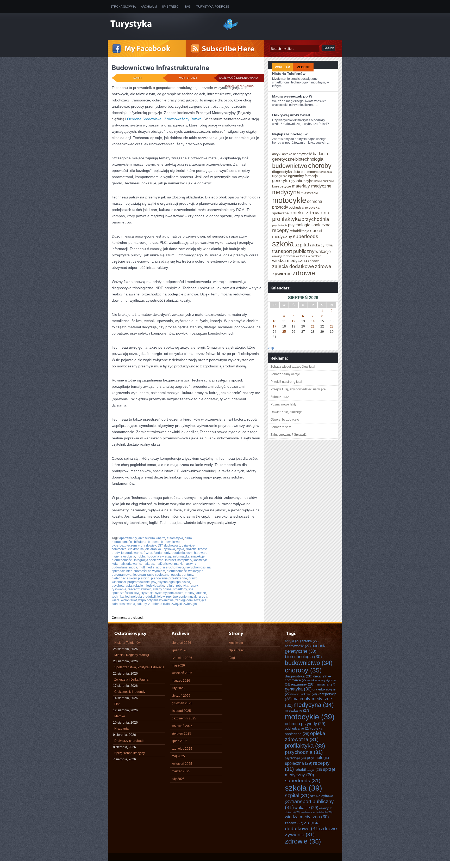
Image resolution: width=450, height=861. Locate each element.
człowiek (150, 545)
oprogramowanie (124, 575)
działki (186, 545)
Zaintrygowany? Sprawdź (289, 434)
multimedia (146, 567)
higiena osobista (123, 556)
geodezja (178, 553)
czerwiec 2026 (182, 658)
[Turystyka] (162, 24)
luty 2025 (178, 779)
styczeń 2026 (181, 696)
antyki (276, 154)
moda (133, 567)
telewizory (164, 596)
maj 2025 (178, 756)
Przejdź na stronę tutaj (286, 382)
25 (284, 332)
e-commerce (310, 172)
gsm (189, 553)
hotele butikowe (324, 181)
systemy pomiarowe (169, 593)
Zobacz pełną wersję (285, 374)
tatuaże (201, 593)
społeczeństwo (122, 593)
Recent (303, 67)
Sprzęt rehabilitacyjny (129, 753)
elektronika (136, 549)
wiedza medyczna (289, 260)
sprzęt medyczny (310, 772)
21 (313, 326)
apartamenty (128, 538)
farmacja (311, 176)
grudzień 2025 (182, 703)
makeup (148, 564)
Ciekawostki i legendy (129, 692)
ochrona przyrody (305, 723)
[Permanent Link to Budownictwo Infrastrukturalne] (160, 67)
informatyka (181, 556)
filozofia (191, 549)
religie (170, 585)
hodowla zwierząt (159, 556)
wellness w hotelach (308, 256)
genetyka (281, 180)
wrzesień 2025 (182, 726)
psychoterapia (122, 585)
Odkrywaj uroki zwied (291, 115)
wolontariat (129, 600)
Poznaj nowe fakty (283, 404)
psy (153, 582)
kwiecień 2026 (182, 673)
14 (313, 321)
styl (136, 593)
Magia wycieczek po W (292, 96)
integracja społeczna (149, 560)
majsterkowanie (130, 564)
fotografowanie (131, 553)
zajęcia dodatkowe (293, 266)
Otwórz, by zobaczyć (285, 419)
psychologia (279, 225)
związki (176, 604)
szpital (302, 244)
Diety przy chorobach (129, 741)
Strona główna (123, 6)
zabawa (313, 261)
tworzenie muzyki (185, 596)
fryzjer (148, 553)
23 (332, 326)
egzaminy (296, 176)
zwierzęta (190, 604)
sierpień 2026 (181, 643)
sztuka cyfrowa (321, 245)
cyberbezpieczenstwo (127, 545)
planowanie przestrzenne (169, 578)
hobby (141, 556)
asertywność (302, 154)
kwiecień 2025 (182, 764)
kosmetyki (200, 560)
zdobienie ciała (159, 604)
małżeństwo (164, 564)
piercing (143, 578)
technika (118, 596)
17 (274, 326)
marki (178, 564)
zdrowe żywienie (311, 831)
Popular (282, 67)
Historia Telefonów (288, 73)
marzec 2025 (181, 771)
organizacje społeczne (154, 575)
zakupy (142, 604)
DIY (160, 545)
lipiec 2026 (179, 650)
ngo (158, 567)
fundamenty (162, 553)
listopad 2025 (181, 711)
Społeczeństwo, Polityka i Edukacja (139, 667)
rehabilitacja (299, 231)
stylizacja (147, 593)
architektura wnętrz (151, 538)
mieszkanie (309, 193)
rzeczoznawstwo (139, 589)
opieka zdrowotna (309, 212)
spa (190, 589)
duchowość (172, 545)
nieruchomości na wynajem (145, 571)
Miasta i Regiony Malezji (131, 655)
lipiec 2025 (179, 741)
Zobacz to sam (281, 427)
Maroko (119, 716)
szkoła (283, 243)
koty (114, 564)
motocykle (289, 200)
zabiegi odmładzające (191, 600)
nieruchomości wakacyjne (185, 571)
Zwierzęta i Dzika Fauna (131, 679)
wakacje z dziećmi (283, 256)
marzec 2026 (181, 680)
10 (274, 321)
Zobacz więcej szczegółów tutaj (293, 366)
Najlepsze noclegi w (290, 134)
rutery (194, 585)
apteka (287, 154)
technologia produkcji (140, 596)
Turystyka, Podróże (212, 6)
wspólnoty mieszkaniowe (156, 600)
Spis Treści (170, 6)
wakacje (323, 251)
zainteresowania (123, 604)
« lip (271, 348)
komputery (184, 560)
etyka (180, 549)
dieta (296, 172)
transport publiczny (293, 251)
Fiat (117, 704)
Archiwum (149, 6)
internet (170, 560)
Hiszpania (121, 728)
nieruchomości (173, 567)
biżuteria (140, 542)
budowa (153, 542)
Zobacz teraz (280, 397)
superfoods (305, 236)
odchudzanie (298, 207)
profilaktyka (286, 219)
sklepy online (162, 589)
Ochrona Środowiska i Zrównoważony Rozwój (164, 119)
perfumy (187, 575)
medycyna (286, 192)
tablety (189, 593)
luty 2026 (178, 688)
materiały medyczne (311, 186)
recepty (280, 230)
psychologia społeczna (174, 582)
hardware (201, 553)
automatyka (175, 538)
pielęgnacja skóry (124, 578)
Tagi (188, 6)
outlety (175, 575)
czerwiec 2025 (182, 748)
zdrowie (303, 273)
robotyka (182, 585)
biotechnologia (309, 159)
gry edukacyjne (302, 181)
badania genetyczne (306, 648)
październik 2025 (184, 718)
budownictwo (170, 542)
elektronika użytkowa (160, 549)
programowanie (138, 582)
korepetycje (281, 186)
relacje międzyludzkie (148, 585)
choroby (320, 165)
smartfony (180, 589)
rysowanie (119, 589)
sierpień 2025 (181, 733)
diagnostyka (282, 171)
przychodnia (315, 219)
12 (293, 321)
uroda (203, 596)
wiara (116, 600)
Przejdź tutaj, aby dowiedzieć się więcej (299, 389)
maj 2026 (178, 665)
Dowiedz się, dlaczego (287, 412)
